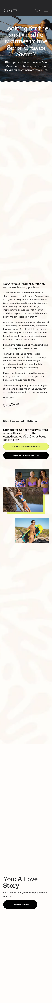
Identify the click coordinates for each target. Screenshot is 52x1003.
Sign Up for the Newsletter (26, 446)
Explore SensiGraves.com (26, 455)
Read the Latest (20, 904)
